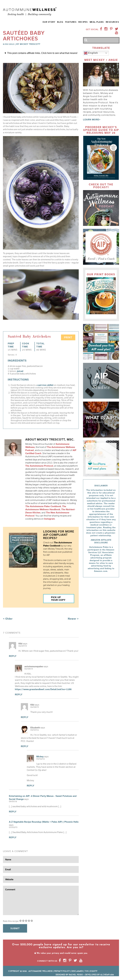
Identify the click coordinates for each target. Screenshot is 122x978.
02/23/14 (34, 730)
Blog (60, 22)
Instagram (49, 518)
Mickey (40, 756)
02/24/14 (40, 759)
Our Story (49, 22)
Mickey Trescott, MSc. (56, 439)
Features (70, 22)
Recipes (83, 22)
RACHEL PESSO (76, 975)
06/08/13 (28, 669)
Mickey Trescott (30, 44)
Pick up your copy (58, 598)
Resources (112, 22)
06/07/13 (22, 646)
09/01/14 (13, 802)
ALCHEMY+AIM (107, 975)
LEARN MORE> (92, 119)
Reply (13, 656)
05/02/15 (13, 827)
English (92, 53)
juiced (20, 371)
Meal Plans (97, 22)
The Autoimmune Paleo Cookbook (43, 506)
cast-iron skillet (45, 385)
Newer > (73, 618)
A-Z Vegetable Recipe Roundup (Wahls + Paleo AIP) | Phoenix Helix (44, 822)
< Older (8, 618)
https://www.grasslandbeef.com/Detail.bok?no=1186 (43, 689)
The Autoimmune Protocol (39, 466)
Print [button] (68, 337)
